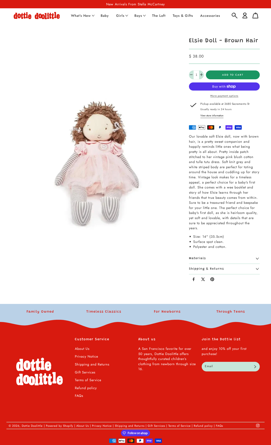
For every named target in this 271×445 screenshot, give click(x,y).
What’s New (81, 15)
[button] (82, 15)
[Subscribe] (255, 366)
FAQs (79, 395)
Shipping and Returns (92, 364)
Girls (120, 15)
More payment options (224, 96)
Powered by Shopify (59, 426)
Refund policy (86, 387)
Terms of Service (88, 380)
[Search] (234, 15)
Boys (138, 15)
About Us (82, 348)
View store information (211, 115)
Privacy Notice (86, 356)
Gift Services (85, 372)
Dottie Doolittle (32, 426)
